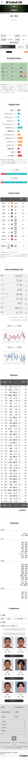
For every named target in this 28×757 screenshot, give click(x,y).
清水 (11, 440)
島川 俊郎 (24, 579)
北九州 (10, 389)
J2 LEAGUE (3, 724)
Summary (3, 730)
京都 (11, 434)
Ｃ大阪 (10, 420)
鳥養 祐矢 (24, 572)
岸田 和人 (24, 592)
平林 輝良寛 (23, 585)
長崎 (11, 423)
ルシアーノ (24, 581)
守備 (12, 152)
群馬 (11, 414)
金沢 (11, 417)
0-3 (16, 423)
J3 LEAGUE (3, 727)
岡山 (11, 386)
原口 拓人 (24, 594)
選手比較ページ (14, 656)
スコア (15, 382)
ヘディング (9, 117)
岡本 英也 (24, 597)
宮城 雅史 (24, 542)
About (16, 716)
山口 (15, 203)
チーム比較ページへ (14, 629)
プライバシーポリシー (14, 742)
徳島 (11, 406)
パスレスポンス (9, 127)
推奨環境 (7, 742)
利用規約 (3, 742)
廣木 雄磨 (24, 551)
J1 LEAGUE (3, 721)
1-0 (16, 389)
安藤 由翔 (24, 573)
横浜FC (10, 395)
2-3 (16, 476)
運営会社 (22, 742)
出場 (21, 199)
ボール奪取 (11, 155)
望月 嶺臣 (24, 564)
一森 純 (24, 533)
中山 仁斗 (24, 596)
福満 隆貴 (24, 566)
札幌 (11, 426)
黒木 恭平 (24, 548)
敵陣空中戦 (11, 131)
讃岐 (11, 400)
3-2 (16, 459)
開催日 (5, 382)
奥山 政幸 (24, 557)
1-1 (16, 386)
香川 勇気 (24, 544)
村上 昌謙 (24, 535)
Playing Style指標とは (12, 163)
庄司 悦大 (24, 570)
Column (3, 716)
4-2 (16, 409)
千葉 (11, 409)
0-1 (16, 417)
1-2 (16, 442)
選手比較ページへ (14, 633)
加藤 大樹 (24, 577)
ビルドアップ (10, 145)
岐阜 (11, 412)
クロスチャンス (9, 138)
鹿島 (15, 236)
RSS (26, 52)
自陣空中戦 (11, 148)
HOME (1, 13)
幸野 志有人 (23, 575)
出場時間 (23, 382)
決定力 (12, 110)
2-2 (16, 465)
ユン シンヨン (23, 553)
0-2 (16, 392)
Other (2, 733)
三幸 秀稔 (24, 583)
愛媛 (11, 431)
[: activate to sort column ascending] (7, 199)
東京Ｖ (10, 428)
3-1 (16, 428)
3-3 (16, 398)
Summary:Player (5, 712)
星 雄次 (24, 550)
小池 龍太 (24, 546)
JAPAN (17, 712)
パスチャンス (10, 141)
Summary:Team (19, 707)
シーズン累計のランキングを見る (18, 319)
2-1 (16, 403)
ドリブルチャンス (9, 134)
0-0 (16, 468)
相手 (10, 382)
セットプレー (8, 124)
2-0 (16, 414)
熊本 (11, 403)
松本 (11, 398)
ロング (10, 120)
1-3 (16, 426)
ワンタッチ (9, 113)
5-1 (16, 445)
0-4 (16, 440)
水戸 (11, 437)
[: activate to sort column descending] (3, 199)
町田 (11, 392)
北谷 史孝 (24, 555)
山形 (11, 442)
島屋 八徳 (24, 568)
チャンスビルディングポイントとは (18, 317)
